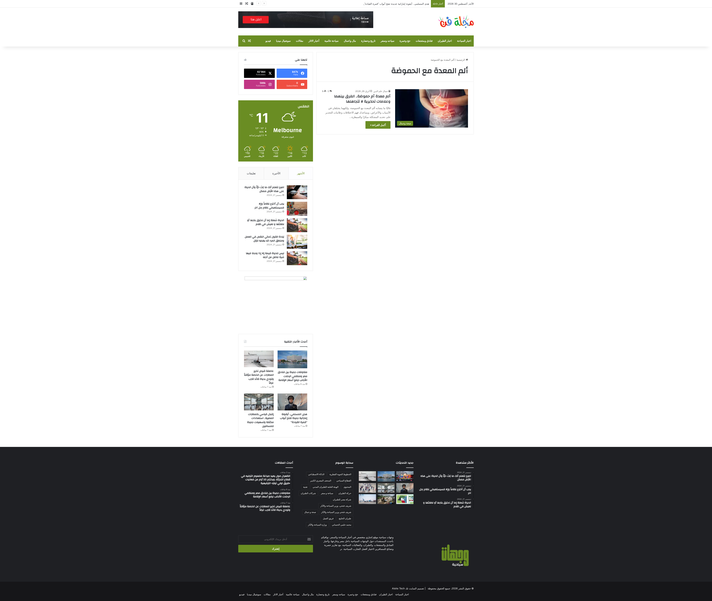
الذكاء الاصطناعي (316, 474)
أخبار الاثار (314, 41)
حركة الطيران (344, 493)
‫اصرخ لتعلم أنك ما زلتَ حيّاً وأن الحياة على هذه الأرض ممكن (264, 189)
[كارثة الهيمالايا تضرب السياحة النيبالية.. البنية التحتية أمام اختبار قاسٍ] (386, 499)
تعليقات (251, 173)
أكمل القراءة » (378, 124)
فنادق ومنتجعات (424, 41)
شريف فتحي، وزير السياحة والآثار (335, 505)
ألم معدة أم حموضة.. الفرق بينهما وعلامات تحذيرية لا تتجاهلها (362, 99)
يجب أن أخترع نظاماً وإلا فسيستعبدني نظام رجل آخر (269, 205)
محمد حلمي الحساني (341, 524)
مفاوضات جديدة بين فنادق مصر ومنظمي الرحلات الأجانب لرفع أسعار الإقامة (292, 376)
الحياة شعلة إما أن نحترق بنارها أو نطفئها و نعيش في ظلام (265, 222)
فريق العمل (328, 518)
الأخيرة (276, 173)
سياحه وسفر (387, 41)
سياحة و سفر (327, 493)
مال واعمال (350, 41)
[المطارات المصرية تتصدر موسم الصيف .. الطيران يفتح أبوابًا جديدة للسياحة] (367, 499)
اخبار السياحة (464, 41)
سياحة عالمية (331, 41)
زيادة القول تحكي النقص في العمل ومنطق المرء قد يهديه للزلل (264, 238)
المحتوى (347, 486)
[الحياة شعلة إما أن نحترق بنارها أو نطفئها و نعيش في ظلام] (297, 225)
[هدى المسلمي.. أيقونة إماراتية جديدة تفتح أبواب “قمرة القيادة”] (292, 401)
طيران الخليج (345, 518)
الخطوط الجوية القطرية (340, 474)
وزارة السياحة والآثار (317, 524)
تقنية (305, 486)
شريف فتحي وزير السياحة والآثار (336, 512)
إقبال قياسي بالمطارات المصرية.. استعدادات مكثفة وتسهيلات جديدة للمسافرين (260, 420)
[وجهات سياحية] (456, 21)
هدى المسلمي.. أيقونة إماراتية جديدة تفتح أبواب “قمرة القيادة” (396, 3)
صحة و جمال (310, 512)
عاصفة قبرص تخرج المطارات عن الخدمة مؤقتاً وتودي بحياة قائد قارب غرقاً (259, 377)
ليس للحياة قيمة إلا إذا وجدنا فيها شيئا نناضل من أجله (265, 255)
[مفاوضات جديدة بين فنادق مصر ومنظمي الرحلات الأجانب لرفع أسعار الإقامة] (292, 359)
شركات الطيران (308, 493)
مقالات (299, 41)
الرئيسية (461, 59)
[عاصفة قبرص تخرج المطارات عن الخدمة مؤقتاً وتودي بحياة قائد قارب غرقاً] (259, 358)
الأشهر (301, 173)
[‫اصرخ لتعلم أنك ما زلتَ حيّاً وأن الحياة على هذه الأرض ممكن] (297, 192)
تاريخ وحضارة (368, 41)
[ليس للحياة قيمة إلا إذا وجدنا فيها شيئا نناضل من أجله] (297, 258)
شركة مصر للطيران (342, 499)
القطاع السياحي (343, 480)
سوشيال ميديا (283, 41)
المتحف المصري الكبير (320, 480)
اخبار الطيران (445, 41)
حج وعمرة (405, 41)
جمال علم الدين (380, 91)
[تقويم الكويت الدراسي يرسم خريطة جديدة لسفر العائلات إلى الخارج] (404, 499)
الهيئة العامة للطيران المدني (325, 486)
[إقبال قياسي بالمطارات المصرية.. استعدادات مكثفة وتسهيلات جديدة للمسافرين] (259, 401)
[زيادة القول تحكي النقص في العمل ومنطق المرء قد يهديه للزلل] (297, 242)
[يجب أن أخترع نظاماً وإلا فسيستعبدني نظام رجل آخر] (297, 209)
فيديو (268, 41)
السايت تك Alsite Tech (404, 588)
